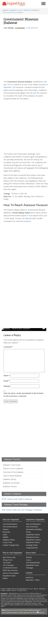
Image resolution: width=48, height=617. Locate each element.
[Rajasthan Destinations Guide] (14, 4)
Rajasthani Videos (33, 542)
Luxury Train (7, 542)
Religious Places (9, 540)
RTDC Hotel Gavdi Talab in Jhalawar (17, 499)
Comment (8, 347)
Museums (6, 532)
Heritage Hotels (32, 545)
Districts (29, 557)
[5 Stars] (24, 28)
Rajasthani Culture (33, 534)
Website (7, 386)
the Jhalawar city (31, 96)
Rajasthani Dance (32, 537)
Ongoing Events (32, 548)
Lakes (5, 534)
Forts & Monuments (10, 526)
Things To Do (7, 560)
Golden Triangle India (11, 545)
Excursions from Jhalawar (13, 472)
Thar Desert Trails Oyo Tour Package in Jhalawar (22, 510)
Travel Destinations (10, 524)
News (8, 590)
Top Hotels (7, 562)
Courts (28, 560)
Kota (31, 215)
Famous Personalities (11, 573)
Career (14, 590)
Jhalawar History (9, 479)
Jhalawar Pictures (10, 486)
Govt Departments (33, 562)
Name (7, 375)
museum (27, 221)
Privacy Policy (21, 590)
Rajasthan (6, 10)
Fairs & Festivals (32, 526)
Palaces (6, 529)
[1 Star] (16, 28)
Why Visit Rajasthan (33, 524)
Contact (3, 590)
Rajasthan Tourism (16, 10)
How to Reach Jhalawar (12, 476)
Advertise (42, 589)
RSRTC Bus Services (10, 570)
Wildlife (5, 537)
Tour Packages (8, 565)
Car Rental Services (10, 568)
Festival (15, 183)
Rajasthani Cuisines (33, 540)
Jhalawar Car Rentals (11, 483)
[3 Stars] (20, 28)
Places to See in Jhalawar (13, 469)
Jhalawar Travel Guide (11, 465)
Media (5, 578)
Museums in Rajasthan (31, 10)
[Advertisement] (24, 54)
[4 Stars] (22, 28)
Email (6, 381)
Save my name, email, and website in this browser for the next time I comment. (23, 394)
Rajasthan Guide (9, 576)
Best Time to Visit (9, 557)
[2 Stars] (18, 28)
